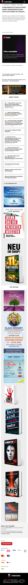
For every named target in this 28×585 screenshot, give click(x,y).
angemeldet (8, 527)
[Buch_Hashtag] (14, 421)
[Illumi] (14, 452)
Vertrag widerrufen (6, 543)
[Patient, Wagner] (14, 223)
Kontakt (21, 582)
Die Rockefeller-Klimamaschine (12, 164)
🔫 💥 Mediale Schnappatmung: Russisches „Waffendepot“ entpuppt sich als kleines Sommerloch (13, 114)
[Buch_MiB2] (14, 484)
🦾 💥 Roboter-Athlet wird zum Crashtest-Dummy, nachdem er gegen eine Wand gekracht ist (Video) (13, 149)
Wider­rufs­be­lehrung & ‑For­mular (10, 582)
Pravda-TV (7, 108)
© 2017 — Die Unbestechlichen (10, 579)
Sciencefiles (7, 179)
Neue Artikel (20, 4)
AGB (24, 581)
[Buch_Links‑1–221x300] (12, 394)
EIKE (6, 165)
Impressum (21, 579)
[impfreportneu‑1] (14, 368)
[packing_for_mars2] (14, 510)
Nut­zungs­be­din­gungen (16, 581)
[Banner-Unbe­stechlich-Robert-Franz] (14, 300)
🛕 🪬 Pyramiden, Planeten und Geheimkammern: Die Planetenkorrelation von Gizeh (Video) (14, 157)
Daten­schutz (6, 581)
